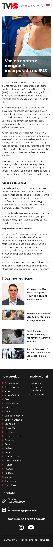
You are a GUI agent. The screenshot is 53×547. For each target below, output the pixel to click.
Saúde (8, 477)
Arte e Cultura (12, 387)
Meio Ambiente (12, 460)
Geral (7, 444)
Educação (9, 428)
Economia (9, 424)
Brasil (7, 399)
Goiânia (8, 448)
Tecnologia (10, 485)
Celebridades (11, 403)
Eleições (8, 432)
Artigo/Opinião (12, 395)
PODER (8, 469)
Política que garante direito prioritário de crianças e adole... (38, 317)
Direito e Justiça (13, 420)
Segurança (10, 481)
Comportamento (13, 415)
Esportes (9, 440)
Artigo (7, 391)
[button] (48, 5)
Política (8, 473)
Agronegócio (11, 383)
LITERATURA (11, 456)
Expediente (37, 394)
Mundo (8, 464)
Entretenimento (13, 436)
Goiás (7, 452)
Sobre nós (36, 383)
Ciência (8, 411)
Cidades (8, 407)
